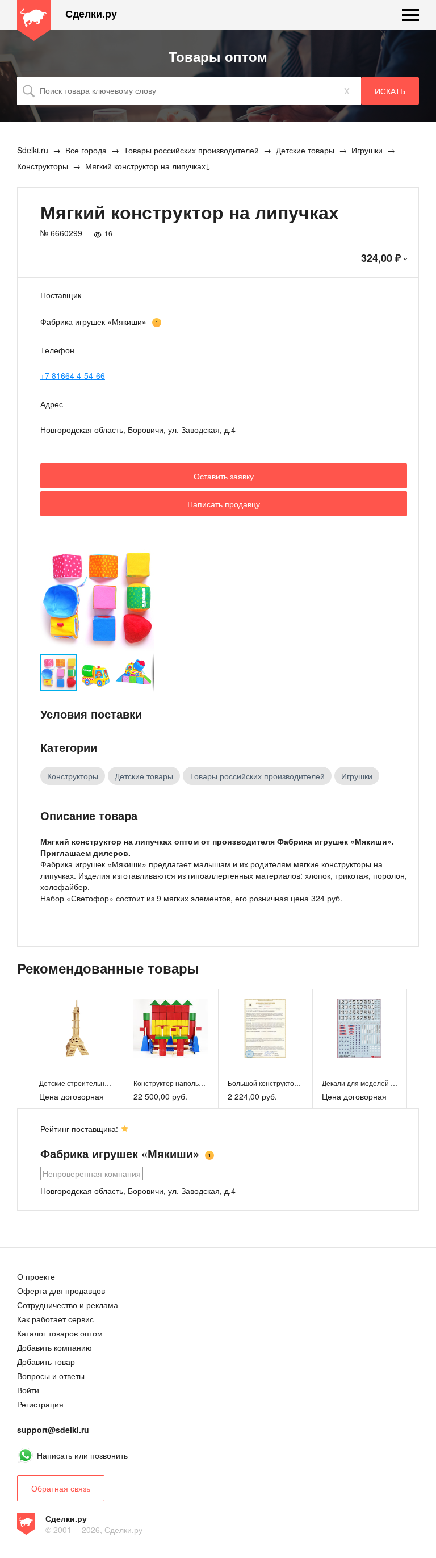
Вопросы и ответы (51, 1375)
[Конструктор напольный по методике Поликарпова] (171, 1028)
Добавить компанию (54, 1347)
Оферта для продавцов (61, 1290)
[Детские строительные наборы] (77, 1028)
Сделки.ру (91, 14)
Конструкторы (72, 776)
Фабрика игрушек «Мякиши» (93, 321)
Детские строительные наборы (89, 1083)
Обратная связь (60, 1488)
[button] (144, 596)
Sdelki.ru (34, 20)
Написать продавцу (223, 503)
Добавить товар (46, 1361)
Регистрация (40, 1404)
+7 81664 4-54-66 (72, 375)
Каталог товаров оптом (60, 1333)
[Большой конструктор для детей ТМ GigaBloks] (265, 1028)
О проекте (36, 1276)
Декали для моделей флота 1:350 (376, 1083)
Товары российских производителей (257, 776)
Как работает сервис (55, 1319)
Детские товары (144, 776)
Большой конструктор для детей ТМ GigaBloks (303, 1083)
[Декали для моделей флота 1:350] (359, 1028)
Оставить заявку (224, 476)
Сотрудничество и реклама (67, 1304)
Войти (28, 1390)
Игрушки (356, 776)
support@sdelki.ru (53, 1429)
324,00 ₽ (381, 257)
